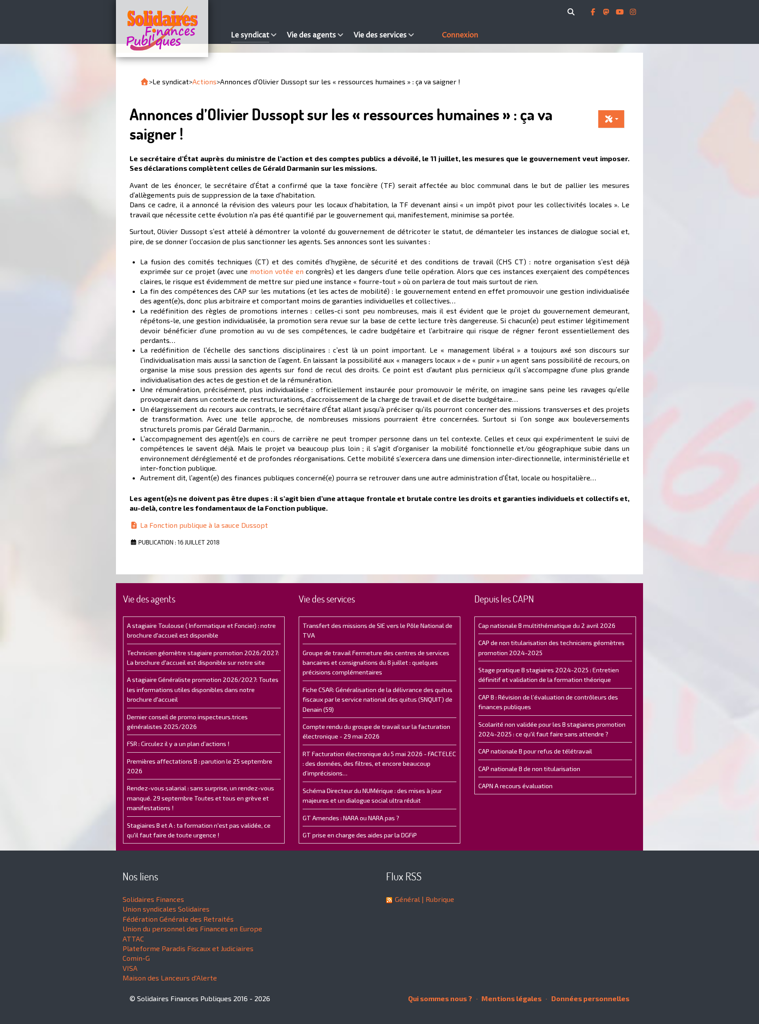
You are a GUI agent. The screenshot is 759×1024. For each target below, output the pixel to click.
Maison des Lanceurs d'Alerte (170, 978)
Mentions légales (511, 998)
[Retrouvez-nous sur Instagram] (633, 12)
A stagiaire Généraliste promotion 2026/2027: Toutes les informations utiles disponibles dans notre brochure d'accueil (202, 689)
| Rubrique (437, 899)
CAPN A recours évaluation (515, 786)
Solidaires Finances (153, 899)
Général (407, 899)
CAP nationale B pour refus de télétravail (535, 751)
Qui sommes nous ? (440, 998)
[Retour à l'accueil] (144, 82)
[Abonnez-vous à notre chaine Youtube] (620, 12)
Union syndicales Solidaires (166, 909)
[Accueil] (171, 28)
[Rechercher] (572, 12)
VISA (130, 968)
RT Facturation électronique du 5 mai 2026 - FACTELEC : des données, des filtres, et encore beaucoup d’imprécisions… (379, 763)
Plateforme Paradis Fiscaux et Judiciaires (188, 948)
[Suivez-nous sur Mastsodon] (607, 12)
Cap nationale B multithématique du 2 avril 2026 (546, 625)
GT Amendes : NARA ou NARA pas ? (351, 818)
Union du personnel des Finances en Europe (192, 928)
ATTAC (133, 938)
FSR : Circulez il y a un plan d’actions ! (178, 743)
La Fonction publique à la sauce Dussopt (203, 525)
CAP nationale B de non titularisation (529, 768)
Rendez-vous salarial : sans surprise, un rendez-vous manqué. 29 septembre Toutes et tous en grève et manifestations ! (200, 797)
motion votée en (278, 271)
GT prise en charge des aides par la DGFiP (360, 835)
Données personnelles (589, 998)
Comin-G (136, 958)
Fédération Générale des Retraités (178, 919)
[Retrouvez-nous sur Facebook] (594, 12)
